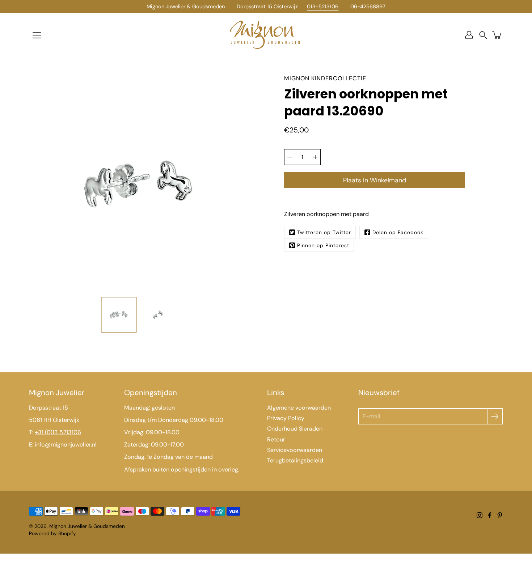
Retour (276, 439)
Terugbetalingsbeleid (295, 460)
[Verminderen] (289, 157)
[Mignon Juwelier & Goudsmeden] (266, 35)
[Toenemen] (315, 157)
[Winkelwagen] (497, 35)
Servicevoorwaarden (294, 450)
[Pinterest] (500, 515)
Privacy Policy (285, 418)
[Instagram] (479, 515)
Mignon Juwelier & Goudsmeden (87, 526)
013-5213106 (322, 6)
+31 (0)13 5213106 (58, 432)
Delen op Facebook (397, 232)
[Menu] (37, 35)
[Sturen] (495, 416)
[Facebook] (489, 515)
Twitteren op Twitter (324, 232)
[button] (483, 35)
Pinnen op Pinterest (323, 245)
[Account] (469, 35)
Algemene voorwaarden (299, 407)
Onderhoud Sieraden (294, 428)
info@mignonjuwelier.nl (66, 444)
